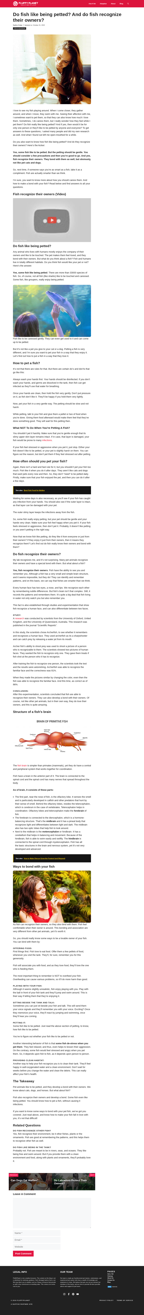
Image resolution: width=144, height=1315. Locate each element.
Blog (121, 4)
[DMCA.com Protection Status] (112, 1287)
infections (47, 440)
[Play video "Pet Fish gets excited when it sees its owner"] (52, 220)
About (113, 4)
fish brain (22, 765)
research (19, 618)
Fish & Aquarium (19, 28)
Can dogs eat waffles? (24, 1180)
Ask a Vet (92, 4)
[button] (128, 4)
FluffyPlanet (23, 1300)
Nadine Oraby (17, 25)
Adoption (103, 4)
